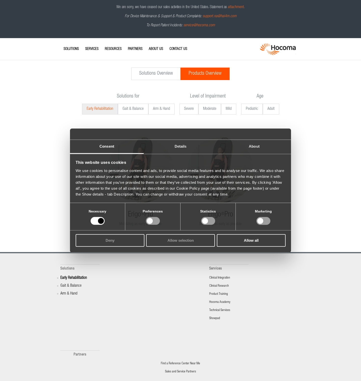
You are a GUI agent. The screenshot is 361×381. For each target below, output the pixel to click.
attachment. (236, 7)
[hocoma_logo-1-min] (278, 49)
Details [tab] (181, 146)
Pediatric (252, 109)
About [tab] (254, 146)
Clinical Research (219, 286)
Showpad (214, 318)
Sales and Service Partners (180, 371)
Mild (229, 109)
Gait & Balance (133, 109)
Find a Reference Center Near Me (180, 363)
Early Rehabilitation (100, 109)
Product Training (218, 294)
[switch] (153, 221)
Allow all (251, 241)
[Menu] (61, 44)
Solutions (67, 268)
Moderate (209, 109)
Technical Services (219, 310)
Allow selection (180, 241)
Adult (271, 109)
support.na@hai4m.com (219, 16)
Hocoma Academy (219, 302)
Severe (189, 109)
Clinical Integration (219, 278)
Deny (110, 241)
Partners (80, 354)
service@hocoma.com (199, 26)
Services (215, 268)
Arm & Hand (161, 109)
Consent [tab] (106, 146)
